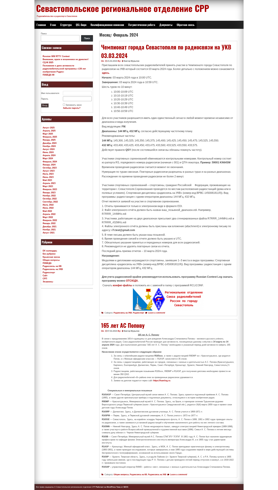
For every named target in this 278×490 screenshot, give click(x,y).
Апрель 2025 (49, 131)
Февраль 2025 (50, 137)
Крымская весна (51, 257)
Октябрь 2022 (50, 198)
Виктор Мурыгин (131, 61)
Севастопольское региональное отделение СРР (122, 8)
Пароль (44, 99)
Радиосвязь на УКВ (123, 313)
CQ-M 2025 (48, 62)
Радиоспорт (138, 313)
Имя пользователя (50, 93)
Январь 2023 (49, 192)
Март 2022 (48, 217)
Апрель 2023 (49, 183)
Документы (165, 25)
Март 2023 (48, 186)
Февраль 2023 (50, 189)
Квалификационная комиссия (107, 25)
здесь (105, 73)
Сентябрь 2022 (50, 202)
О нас (53, 25)
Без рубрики (49, 254)
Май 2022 (47, 211)
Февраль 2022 (50, 220)
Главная (41, 25)
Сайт (45, 275)
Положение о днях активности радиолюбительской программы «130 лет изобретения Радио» (64, 68)
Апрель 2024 (49, 155)
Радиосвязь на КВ (138, 474)
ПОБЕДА (47, 263)
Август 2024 (49, 149)
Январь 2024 (49, 164)
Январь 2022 (49, 223)
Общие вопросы (121, 474)
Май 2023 (47, 180)
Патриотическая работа (141, 25)
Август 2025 (49, 127)
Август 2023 (49, 171)
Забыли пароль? (71, 108)
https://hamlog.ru (161, 380)
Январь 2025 (49, 140)
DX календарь (50, 251)
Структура (66, 25)
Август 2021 (49, 232)
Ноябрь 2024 (49, 146)
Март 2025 (48, 134)
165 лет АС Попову (123, 325)
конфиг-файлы (122, 285)
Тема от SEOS (122, 487)
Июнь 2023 (48, 177)
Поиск (44, 33)
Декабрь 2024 (49, 143)
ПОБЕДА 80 (48, 75)
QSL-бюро (81, 25)
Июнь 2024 (48, 152)
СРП (45, 278)
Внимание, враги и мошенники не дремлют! (65, 59)
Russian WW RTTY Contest (56, 56)
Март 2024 (48, 158)
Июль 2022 (48, 205)
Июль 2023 (48, 174)
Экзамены (48, 281)
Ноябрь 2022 (49, 195)
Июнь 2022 (48, 208)
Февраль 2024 (50, 161)
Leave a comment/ (156, 313)
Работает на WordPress (106, 487)
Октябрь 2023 (50, 168)
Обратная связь (186, 25)
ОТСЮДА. (132, 280)
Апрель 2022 (49, 214)
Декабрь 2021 (49, 226)
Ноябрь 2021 (49, 229)
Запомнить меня (74, 105)
